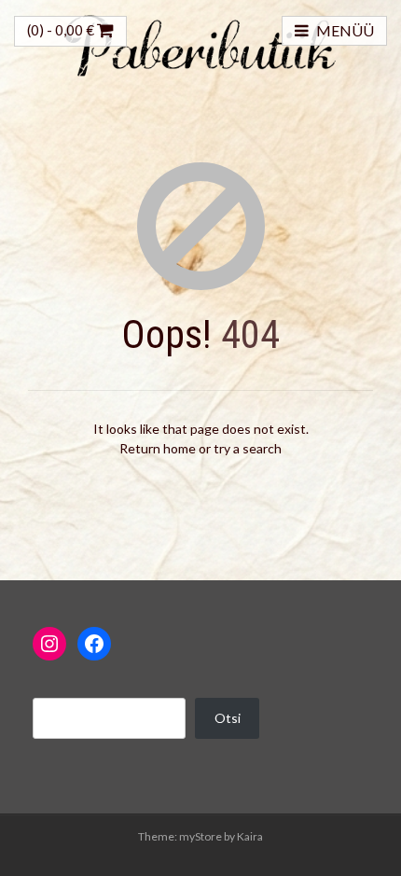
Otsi (227, 718)
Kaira (250, 836)
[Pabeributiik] (200, 43)
